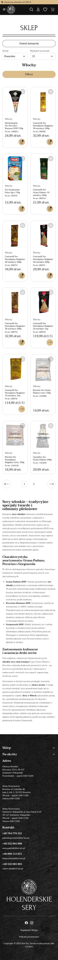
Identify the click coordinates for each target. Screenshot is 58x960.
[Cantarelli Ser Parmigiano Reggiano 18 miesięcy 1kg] (15, 369)
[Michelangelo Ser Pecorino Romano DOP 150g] (15, 102)
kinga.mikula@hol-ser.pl (13, 858)
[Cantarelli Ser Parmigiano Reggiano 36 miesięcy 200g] (15, 302)
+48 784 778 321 (12, 833)
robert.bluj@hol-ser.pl (12, 868)
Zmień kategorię (29, 43)
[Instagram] (31, 923)
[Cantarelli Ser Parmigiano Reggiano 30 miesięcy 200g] (43, 102)
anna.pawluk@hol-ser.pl (13, 848)
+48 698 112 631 (12, 854)
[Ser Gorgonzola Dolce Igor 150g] (15, 168)
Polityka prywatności (29, 936)
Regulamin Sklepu (29, 930)
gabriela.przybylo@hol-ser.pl (15, 838)
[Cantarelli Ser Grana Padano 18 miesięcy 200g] (43, 168)
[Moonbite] (11, 9)
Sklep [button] (6, 748)
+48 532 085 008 (12, 843)
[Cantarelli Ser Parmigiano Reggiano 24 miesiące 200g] (43, 235)
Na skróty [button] (9, 754)
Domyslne (9, 56)
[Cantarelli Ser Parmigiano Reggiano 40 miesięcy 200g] (15, 235)
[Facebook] (26, 923)
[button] (38, 9)
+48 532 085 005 (12, 864)
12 (33, 56)
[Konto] (38, 10)
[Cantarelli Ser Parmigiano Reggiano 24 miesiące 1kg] (43, 302)
